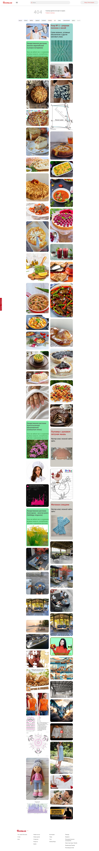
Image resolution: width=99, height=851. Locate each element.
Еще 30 (78, 20)
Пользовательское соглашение (69, 840)
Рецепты (35, 841)
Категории (52, 834)
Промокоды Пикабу (70, 845)
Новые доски (36, 836)
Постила (7, 2)
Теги (50, 839)
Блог (19, 839)
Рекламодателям (69, 847)
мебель (31, 20)
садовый (37, 20)
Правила (67, 836)
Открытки (35, 839)
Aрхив (34, 843)
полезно (50, 20)
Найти (64, 2)
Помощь (67, 834)
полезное (44, 20)
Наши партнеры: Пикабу (71, 843)
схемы (59, 20)
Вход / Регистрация (89, 2)
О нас (19, 836)
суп (55, 20)
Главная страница (50, 12)
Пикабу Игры (52, 841)
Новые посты (36, 834)
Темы (50, 836)
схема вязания (66, 20)
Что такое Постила (22, 834)
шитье (73, 20)
